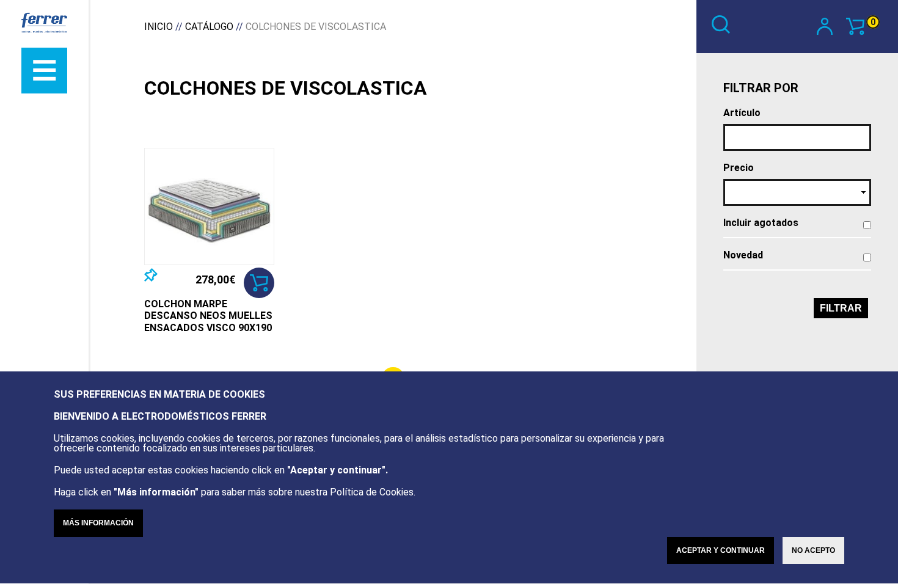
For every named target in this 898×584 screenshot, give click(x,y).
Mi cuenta (831, 25)
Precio (738, 168)
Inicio (158, 26)
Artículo (742, 113)
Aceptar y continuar (720, 550)
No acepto (813, 550)
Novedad (743, 255)
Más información (98, 523)
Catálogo (209, 26)
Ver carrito (873, 22)
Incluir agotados (760, 223)
